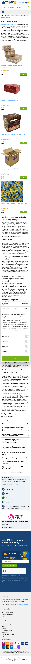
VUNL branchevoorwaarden (22, 652)
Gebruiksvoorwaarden (7, 614)
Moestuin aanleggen (7, 524)
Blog (3, 616)
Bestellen (4, 626)
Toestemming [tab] (5, 308)
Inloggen (21, 2)
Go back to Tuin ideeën (8, 527)
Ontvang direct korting (9, 565)
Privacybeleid (16, 654)
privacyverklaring (6, 577)
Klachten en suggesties (8, 634)
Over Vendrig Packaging (8, 612)
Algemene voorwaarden (8, 652)
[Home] (2, 15)
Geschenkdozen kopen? (8, 24)
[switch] (27, 341)
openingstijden (16, 484)
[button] (15, 517)
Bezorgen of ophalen (7, 630)
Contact (4, 636)
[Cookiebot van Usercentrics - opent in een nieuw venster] (22, 304)
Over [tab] (25, 308)
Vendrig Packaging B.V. (15, 651)
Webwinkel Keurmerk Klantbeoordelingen (16, 658)
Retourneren (5, 632)
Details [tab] (15, 308)
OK (15, 358)
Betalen (4, 628)
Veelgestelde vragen (7, 624)
